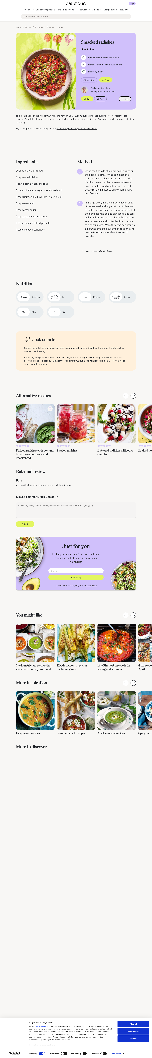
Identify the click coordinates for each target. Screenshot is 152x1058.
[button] (133, 396)
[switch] (64, 1053)
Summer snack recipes (71, 733)
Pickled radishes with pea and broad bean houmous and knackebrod (35, 454)
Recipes (27, 9)
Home (18, 27)
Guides (95, 9)
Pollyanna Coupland (100, 88)
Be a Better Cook (66, 9)
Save (88, 99)
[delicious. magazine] (76, 3)
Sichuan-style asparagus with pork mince (77, 128)
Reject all (133, 1039)
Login (132, 3)
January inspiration (45, 9)
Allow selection (133, 1031)
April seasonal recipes (111, 733)
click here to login (63, 485)
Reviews (124, 9)
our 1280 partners (43, 1026)
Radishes (39, 27)
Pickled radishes (67, 450)
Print (102, 99)
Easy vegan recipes (28, 733)
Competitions (110, 9)
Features (83, 9)
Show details (116, 1054)
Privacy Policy (91, 585)
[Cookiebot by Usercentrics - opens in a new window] (14, 1053)
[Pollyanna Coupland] (84, 89)
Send (126, 99)
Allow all (133, 1024)
